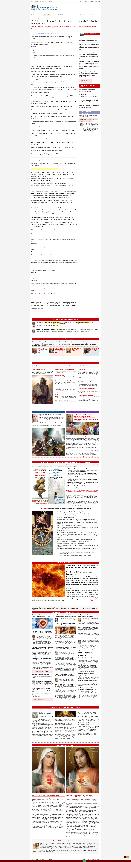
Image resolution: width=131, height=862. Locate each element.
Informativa (97, 859)
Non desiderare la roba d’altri (86, 395)
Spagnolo (92, 859)
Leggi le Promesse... (36, 353)
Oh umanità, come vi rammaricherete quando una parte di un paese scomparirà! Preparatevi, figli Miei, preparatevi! (38, 305)
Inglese (87, 859)
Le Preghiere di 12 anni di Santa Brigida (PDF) (94, 349)
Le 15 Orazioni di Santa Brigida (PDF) (76, 349)
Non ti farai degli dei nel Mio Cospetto (65, 369)
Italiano (83, 859)
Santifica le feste (59, 375)
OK (84, 861)
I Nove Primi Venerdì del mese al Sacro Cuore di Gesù (42, 350)
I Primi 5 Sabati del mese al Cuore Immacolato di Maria (60, 350)
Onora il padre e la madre (62, 388)
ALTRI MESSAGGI (86, 81)
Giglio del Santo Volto (41, 293)
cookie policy (80, 861)
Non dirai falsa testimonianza (86, 380)
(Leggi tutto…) (69, 804)
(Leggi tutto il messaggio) (87, 456)
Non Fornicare (81, 369)
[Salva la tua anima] (44, 9)
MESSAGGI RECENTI (90, 34)
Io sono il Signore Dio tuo (38, 369)
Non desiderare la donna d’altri (86, 388)
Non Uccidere (58, 395)
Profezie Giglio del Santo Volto (88, 85)
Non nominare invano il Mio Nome (64, 381)
